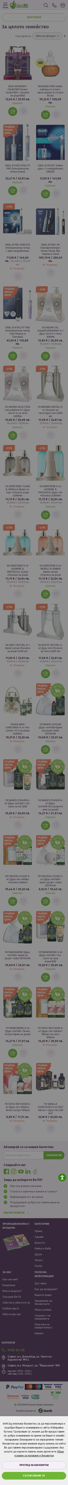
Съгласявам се (34, 1475)
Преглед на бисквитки (34, 1465)
